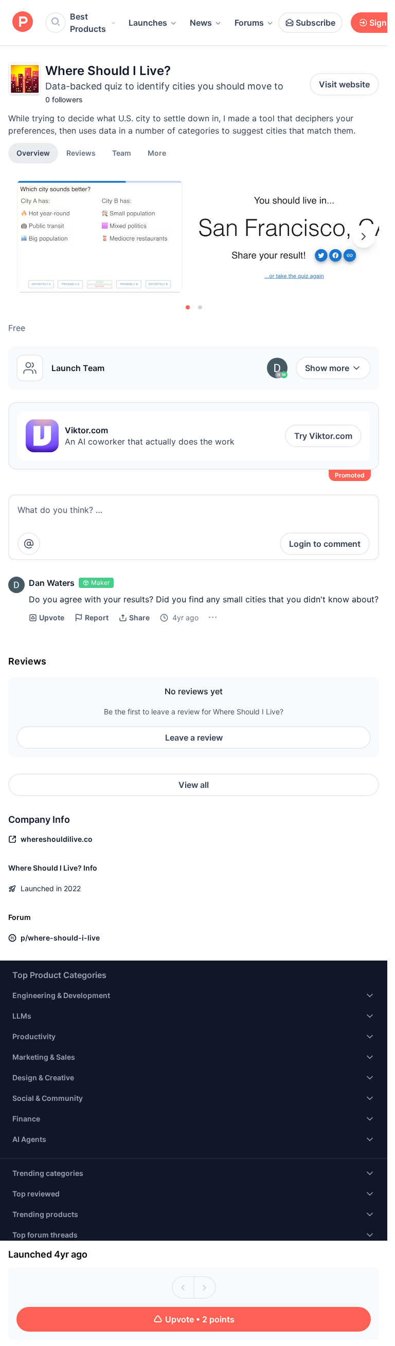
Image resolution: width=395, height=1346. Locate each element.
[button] (156, 152)
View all (193, 785)
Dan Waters (52, 583)
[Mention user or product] (28, 543)
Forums (249, 22)
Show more (327, 368)
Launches (148, 22)
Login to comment (325, 544)
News (201, 22)
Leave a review (194, 737)
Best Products (88, 22)
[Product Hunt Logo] (22, 22)
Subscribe (315, 22)
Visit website (344, 84)
